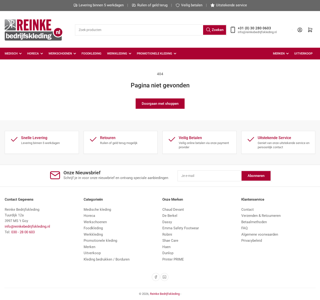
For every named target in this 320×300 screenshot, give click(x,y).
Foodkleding (91, 53)
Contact (247, 209)
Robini (167, 234)
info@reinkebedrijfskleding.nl (27, 226)
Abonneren (256, 176)
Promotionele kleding (100, 240)
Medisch (11, 53)
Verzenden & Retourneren (261, 216)
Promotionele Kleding (154, 53)
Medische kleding (97, 209)
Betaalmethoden (254, 222)
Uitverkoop (303, 53)
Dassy (167, 222)
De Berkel (169, 216)
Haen (166, 247)
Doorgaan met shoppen (160, 103)
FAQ (244, 228)
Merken (279, 53)
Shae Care (170, 240)
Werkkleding (117, 53)
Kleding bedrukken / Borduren (107, 259)
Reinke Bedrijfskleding (165, 294)
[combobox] (151, 29)
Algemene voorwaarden (259, 234)
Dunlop (167, 253)
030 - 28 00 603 (23, 232)
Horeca (33, 53)
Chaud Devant (173, 209)
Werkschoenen (60, 53)
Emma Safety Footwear (180, 228)
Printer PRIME (173, 259)
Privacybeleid (251, 240)
